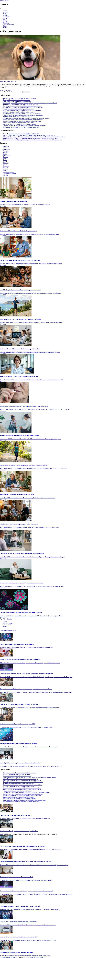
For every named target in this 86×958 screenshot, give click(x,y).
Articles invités (7, 624)
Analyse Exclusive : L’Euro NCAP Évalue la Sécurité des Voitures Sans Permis (24, 125)
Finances (5, 15)
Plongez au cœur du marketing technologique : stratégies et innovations (20, 659)
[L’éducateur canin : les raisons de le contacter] (30, 80)
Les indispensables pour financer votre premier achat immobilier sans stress (23, 107)
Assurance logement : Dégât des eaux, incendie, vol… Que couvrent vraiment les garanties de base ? (30, 103)
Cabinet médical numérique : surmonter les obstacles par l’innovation (19, 349)
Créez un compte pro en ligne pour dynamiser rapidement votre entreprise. (23, 115)
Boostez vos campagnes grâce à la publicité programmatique (17, 644)
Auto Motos (6, 17)
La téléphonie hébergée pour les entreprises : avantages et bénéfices (21, 127)
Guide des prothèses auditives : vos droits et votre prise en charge (20, 104)
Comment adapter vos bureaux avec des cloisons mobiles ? (16, 877)
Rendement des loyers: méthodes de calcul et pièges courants (19, 124)
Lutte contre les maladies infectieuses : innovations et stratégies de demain (21, 612)
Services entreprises (8, 24)
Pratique (5, 12)
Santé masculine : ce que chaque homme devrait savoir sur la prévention (20, 319)
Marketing (6, 23)
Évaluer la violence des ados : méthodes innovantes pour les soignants (19, 435)
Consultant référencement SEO (8, 630)
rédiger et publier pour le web (38, 957)
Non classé (6, 166)
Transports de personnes (9, 173)
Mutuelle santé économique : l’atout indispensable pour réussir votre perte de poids (23, 465)
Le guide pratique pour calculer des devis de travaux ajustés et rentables (22, 106)
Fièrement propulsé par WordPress (9, 957)
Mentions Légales (8, 623)
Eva (15, 81)
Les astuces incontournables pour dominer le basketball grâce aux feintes (22, 110)
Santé (4, 13)
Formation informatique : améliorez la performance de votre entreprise (20, 906)
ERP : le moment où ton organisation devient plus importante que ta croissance (22, 846)
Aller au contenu (4, 0)
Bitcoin (5, 135)
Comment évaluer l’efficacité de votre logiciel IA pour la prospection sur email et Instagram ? (26, 673)
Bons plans (6, 151)
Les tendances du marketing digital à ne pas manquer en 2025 (17, 724)
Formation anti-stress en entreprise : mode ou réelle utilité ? (17, 952)
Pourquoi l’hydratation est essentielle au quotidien (16, 100)
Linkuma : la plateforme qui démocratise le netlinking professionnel (19, 704)
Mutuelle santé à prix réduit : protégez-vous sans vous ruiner (17, 494)
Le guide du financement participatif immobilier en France (18, 122)
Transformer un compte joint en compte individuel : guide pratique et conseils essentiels (26, 118)
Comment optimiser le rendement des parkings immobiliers (18, 109)
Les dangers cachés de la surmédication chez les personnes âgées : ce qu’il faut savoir (24, 406)
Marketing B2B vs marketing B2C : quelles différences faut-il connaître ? (20, 763)
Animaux (5, 148)
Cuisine (5, 154)
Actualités (6, 146)
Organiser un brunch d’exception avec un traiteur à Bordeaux (19, 98)
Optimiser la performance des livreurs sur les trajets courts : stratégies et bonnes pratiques (25, 861)
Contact (5, 27)
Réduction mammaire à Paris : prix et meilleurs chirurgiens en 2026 (19, 376)
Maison (5, 18)
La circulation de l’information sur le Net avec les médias (24, 133)
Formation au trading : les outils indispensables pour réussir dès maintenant (23, 119)
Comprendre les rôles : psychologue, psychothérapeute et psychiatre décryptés (22, 553)
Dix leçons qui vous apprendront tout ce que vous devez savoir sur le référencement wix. (32, 135)
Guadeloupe (6, 138)
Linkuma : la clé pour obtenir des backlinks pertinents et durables (18, 937)
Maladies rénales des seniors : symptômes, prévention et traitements (19, 524)
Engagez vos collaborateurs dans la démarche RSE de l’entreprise (18, 743)
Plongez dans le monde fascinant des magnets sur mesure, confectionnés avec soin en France (26, 689)
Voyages (5, 21)
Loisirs (5, 160)
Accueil (5, 10)
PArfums (5, 167)
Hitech (5, 20)
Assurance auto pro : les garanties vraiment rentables (17, 101)
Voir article (3, 206)
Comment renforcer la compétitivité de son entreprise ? (17, 116)
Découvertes (6, 155)
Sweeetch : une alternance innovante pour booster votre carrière (18, 921)
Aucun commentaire (30, 204)
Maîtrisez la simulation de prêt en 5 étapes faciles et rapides (19, 112)
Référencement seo (8, 140)
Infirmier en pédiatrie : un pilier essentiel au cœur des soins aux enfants (22, 113)
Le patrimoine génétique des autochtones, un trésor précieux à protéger (22, 121)
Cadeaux (5, 152)
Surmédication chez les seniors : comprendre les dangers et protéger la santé (21, 583)
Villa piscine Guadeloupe (10, 136)
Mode (4, 26)
